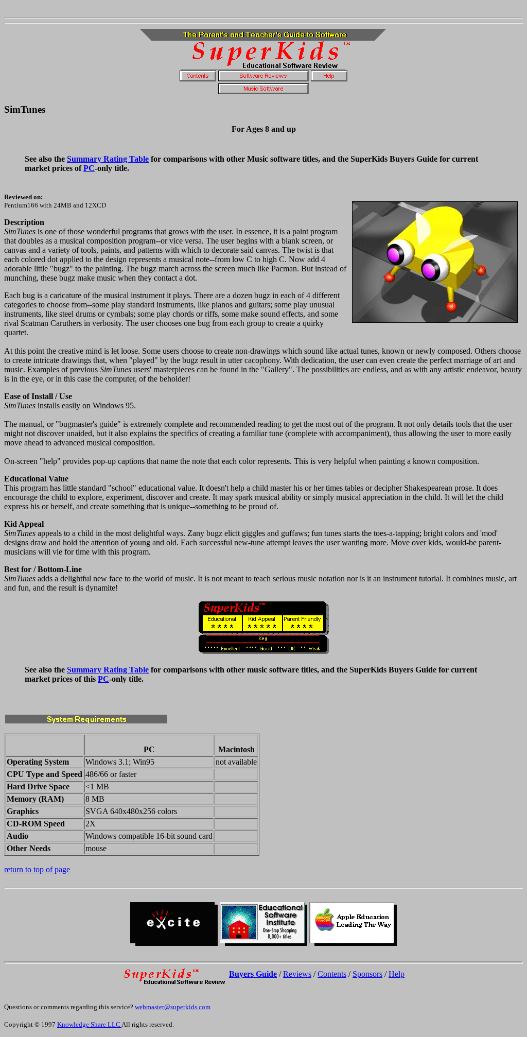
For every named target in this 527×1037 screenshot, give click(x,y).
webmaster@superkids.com (172, 1007)
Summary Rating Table (108, 158)
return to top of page (37, 869)
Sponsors (367, 974)
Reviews (297, 974)
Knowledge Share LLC (89, 1024)
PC (89, 168)
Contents (332, 974)
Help (397, 974)
